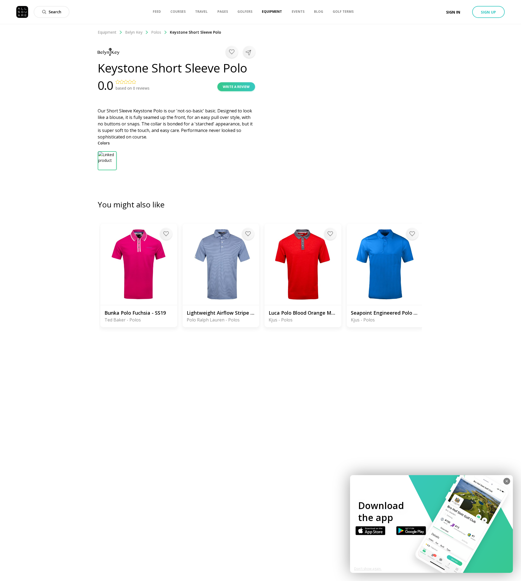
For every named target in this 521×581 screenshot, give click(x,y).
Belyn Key (133, 32)
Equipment (107, 32)
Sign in (453, 12)
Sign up (488, 12)
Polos (156, 32)
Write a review (236, 86)
